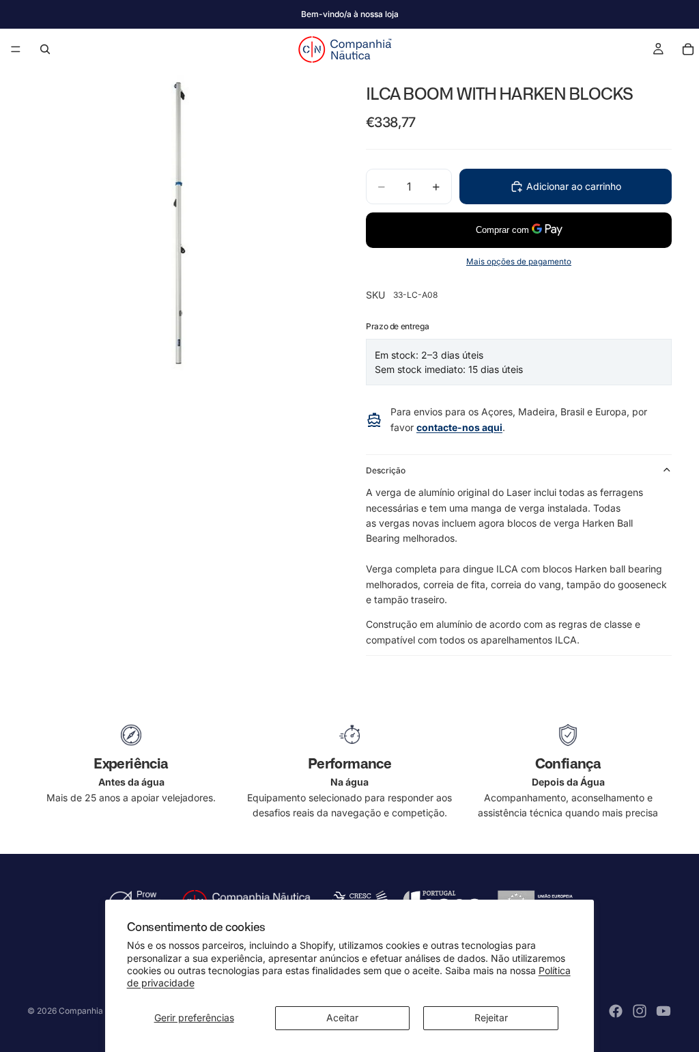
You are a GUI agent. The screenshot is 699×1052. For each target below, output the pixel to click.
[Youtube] (663, 1011)
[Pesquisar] (45, 49)
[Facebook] (616, 1011)
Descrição (385, 470)
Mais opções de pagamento (518, 261)
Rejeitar (491, 1017)
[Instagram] (639, 1011)
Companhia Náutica (97, 1011)
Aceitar (342, 1017)
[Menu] (15, 49)
